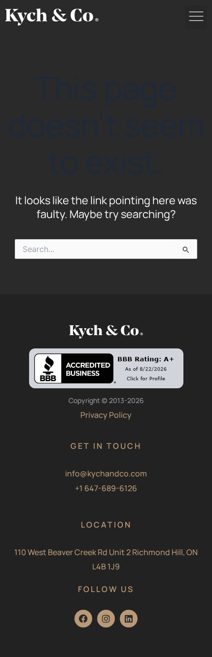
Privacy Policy (106, 414)
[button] (196, 17)
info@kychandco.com (106, 473)
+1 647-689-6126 (106, 488)
